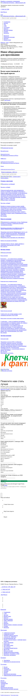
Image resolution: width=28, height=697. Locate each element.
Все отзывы (4, 216)
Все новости (4, 246)
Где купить (3, 664)
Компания (3, 609)
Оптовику (3, 657)
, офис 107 (8, 586)
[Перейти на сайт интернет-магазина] (6, 370)
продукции (7, 100)
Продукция (4, 630)
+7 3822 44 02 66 (5, 592)
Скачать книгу (16, 176)
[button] (5, 249)
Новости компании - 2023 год (9, 172)
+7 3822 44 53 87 (5, 589)
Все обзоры (4, 332)
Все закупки (4, 351)
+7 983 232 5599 (5, 9)
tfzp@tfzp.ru (4, 12)
